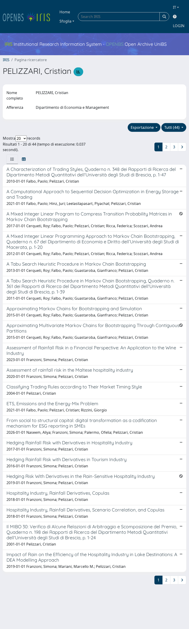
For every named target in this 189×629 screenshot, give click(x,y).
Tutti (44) (172, 127)
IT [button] (174, 7)
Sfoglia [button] (65, 21)
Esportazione (143, 127)
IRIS (6, 59)
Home (64, 11)
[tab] (12, 159)
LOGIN (178, 25)
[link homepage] (28, 16)
